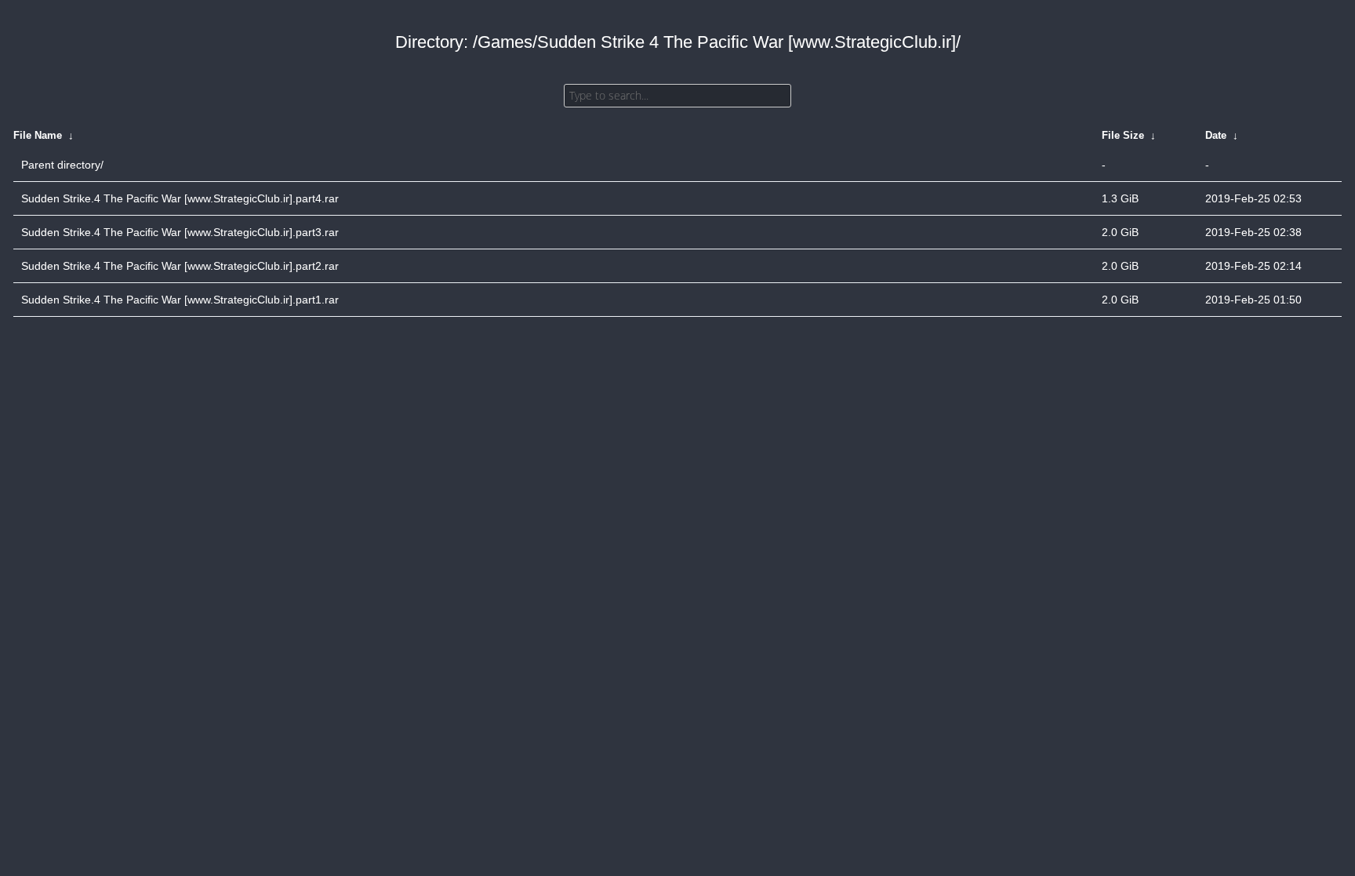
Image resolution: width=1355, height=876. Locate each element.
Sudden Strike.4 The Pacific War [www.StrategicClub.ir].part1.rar (180, 299)
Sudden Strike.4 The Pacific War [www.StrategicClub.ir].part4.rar (180, 198)
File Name (37, 135)
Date (1215, 135)
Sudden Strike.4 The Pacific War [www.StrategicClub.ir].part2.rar (180, 266)
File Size (1123, 135)
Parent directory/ (62, 164)
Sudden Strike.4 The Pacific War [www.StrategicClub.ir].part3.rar (180, 232)
